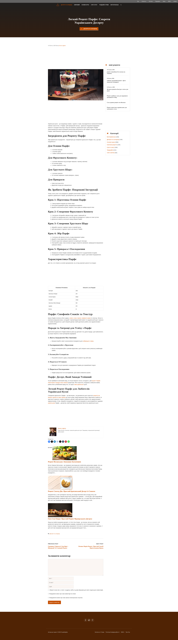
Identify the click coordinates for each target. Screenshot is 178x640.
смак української (79, 384)
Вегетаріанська (115, 4)
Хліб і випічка (111, 152)
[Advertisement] (75, 58)
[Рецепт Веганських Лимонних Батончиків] (64, 459)
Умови (164, 1)
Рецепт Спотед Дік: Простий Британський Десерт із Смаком (71, 491)
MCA (123, 632)
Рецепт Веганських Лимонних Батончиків (64, 462)
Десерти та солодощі (66, 4)
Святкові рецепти (112, 144)
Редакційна (157, 1)
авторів (175, 1)
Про (138, 1)
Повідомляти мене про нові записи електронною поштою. (66, 597)
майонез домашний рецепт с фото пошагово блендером (116, 81)
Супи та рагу (94, 4)
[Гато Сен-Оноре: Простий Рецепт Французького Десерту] (60, 516)
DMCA (169, 1)
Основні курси (85, 4)
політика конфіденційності (113, 632)
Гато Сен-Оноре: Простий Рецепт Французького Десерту (70, 519)
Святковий (77, 4)
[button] (121, 5)
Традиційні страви (104, 4)
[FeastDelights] (57, 5)
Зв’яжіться (144, 1)
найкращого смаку (88, 341)
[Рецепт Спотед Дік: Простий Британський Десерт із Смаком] (60, 489)
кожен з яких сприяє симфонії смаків (80, 318)
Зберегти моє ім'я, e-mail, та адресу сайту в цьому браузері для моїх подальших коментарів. (76, 590)
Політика (151, 1)
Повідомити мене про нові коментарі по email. (62, 593)
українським (51, 403)
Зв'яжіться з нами (99, 632)
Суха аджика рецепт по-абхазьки (116, 102)
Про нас (128, 632)
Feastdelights (64, 632)
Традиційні (110, 150)
